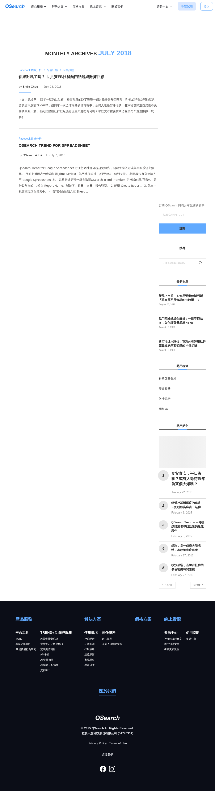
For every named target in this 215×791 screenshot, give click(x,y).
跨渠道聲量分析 (49, 638)
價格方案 (78, 6)
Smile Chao (30, 86)
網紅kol (163, 409)
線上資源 (96, 6)
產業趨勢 (164, 388)
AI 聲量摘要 (46, 659)
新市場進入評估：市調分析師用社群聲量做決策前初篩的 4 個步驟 (182, 343)
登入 (207, 6)
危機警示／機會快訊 (51, 644)
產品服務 (37, 6)
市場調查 (89, 659)
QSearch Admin (33, 155)
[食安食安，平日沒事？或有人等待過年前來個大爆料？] (182, 451)
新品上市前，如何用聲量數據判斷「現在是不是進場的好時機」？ (181, 298)
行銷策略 (89, 649)
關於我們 (117, 6)
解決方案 (58, 6)
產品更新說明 (171, 649)
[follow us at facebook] (103, 769)
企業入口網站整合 (112, 644)
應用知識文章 (171, 644)
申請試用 (187, 6)
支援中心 (191, 638)
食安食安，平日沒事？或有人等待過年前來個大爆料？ (188, 478)
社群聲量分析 (167, 378)
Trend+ (20, 638)
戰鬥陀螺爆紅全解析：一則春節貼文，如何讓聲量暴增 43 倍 (181, 320)
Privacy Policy (97, 743)
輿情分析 (164, 398)
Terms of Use (118, 743)
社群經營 (89, 638)
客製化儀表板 (23, 644)
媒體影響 (89, 654)
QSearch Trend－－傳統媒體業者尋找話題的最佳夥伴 (187, 526)
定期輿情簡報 (47, 649)
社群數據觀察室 (173, 638)
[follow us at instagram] (112, 769)
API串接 (44, 654)
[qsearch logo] (14, 7)
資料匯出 (45, 670)
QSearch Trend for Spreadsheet (54, 145)
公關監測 (89, 644)
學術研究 (89, 665)
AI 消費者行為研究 (26, 649)
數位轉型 (107, 638)
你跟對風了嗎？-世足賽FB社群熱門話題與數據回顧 (61, 77)
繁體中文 (163, 6)
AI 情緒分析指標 (49, 665)
